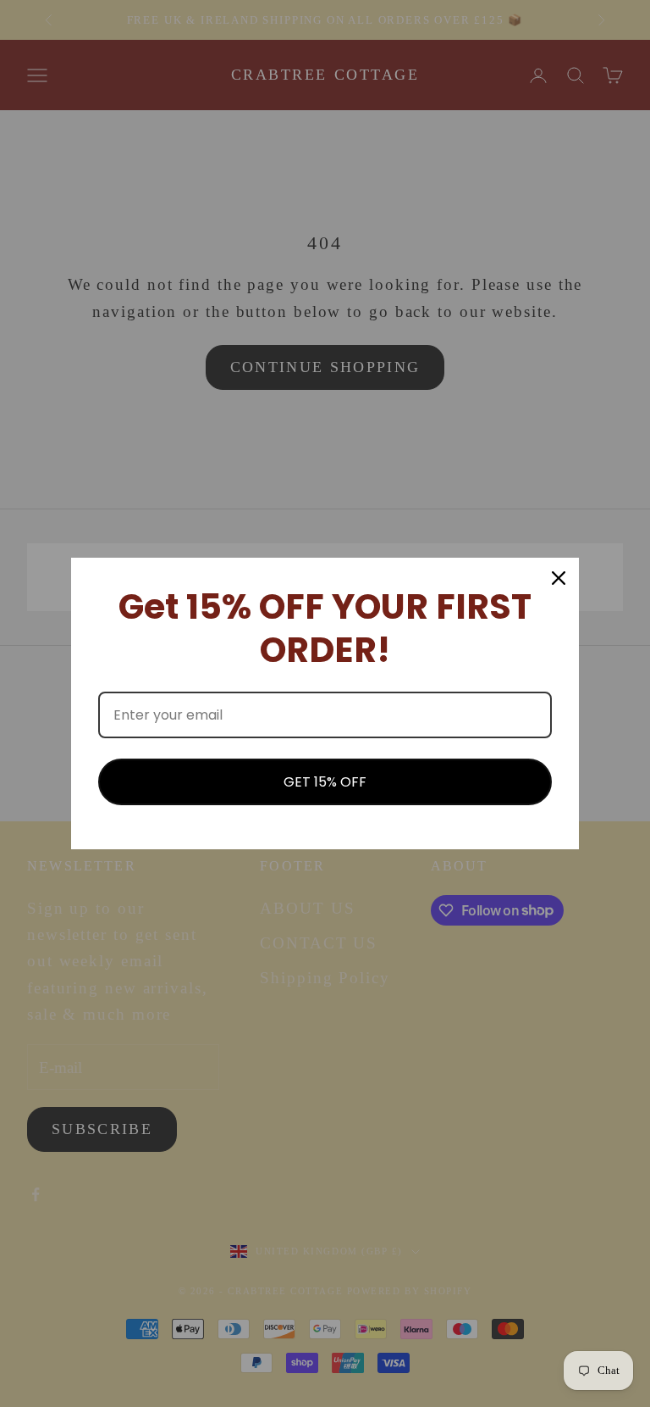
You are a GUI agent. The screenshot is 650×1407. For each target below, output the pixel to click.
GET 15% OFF (325, 782)
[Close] (558, 578)
